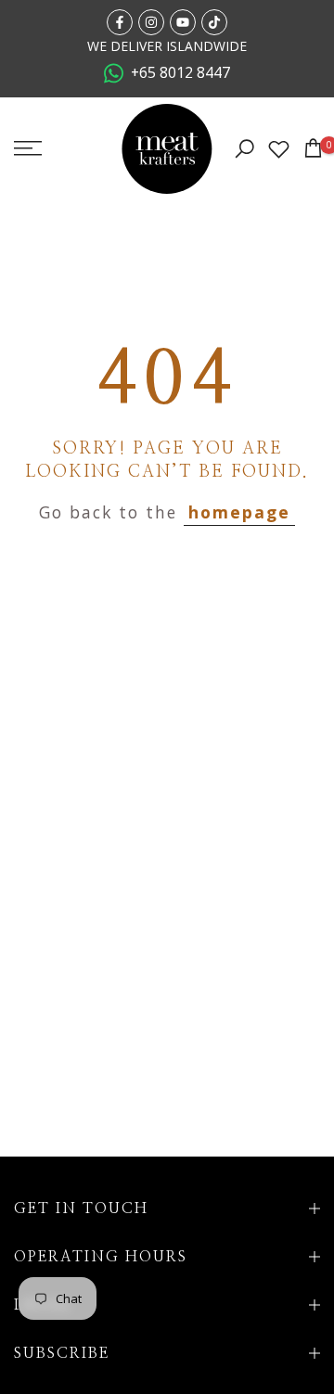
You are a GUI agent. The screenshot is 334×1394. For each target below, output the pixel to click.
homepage (239, 512)
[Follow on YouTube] (183, 22)
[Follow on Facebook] (120, 22)
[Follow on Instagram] (151, 22)
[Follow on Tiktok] (214, 22)
